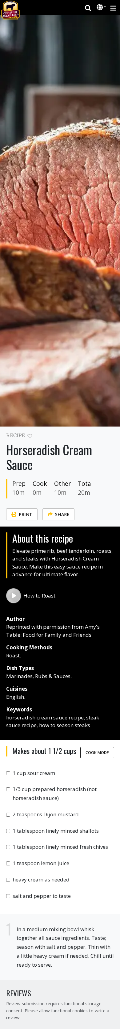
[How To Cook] (13, 595)
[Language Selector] (101, 7)
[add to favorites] (29, 436)
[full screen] (111, 437)
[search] (88, 7)
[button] (100, 7)
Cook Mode (97, 752)
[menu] (113, 7)
